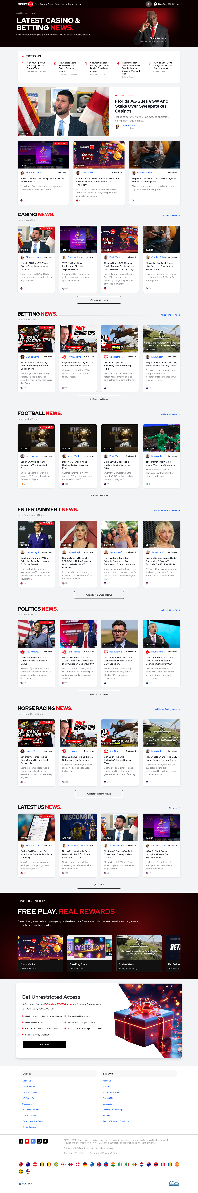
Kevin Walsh (87, 173)
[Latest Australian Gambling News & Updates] (28, 1164)
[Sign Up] (149, 4)
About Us (107, 1081)
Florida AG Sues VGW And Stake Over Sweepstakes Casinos (141, 106)
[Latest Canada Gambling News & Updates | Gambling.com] (63, 1164)
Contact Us (107, 1098)
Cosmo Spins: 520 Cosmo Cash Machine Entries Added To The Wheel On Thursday (98, 181)
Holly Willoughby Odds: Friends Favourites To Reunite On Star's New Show (119, 561)
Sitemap (106, 1115)
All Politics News (169, 610)
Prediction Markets (30, 1110)
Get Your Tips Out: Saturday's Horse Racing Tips (117, 365)
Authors (106, 1086)
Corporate (107, 1104)
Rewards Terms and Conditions (116, 1121)
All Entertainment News (165, 510)
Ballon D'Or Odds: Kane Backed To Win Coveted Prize (33, 465)
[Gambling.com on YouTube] (27, 1149)
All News (173, 808)
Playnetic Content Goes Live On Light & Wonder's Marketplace (154, 180)
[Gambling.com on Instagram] (39, 1149)
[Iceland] (99, 1164)
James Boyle (32, 357)
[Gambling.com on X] (21, 1149)
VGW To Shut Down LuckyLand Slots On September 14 (42, 180)
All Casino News (169, 215)
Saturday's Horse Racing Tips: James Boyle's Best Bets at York (34, 365)
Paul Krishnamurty (33, 652)
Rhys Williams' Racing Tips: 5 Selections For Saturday (77, 364)
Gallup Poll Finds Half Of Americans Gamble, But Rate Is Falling (36, 854)
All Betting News (169, 314)
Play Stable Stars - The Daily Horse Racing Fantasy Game (161, 364)
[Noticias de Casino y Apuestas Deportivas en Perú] (163, 1164)
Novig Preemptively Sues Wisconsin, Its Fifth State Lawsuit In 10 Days (76, 854)
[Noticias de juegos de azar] (134, 1164)
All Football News (168, 414)
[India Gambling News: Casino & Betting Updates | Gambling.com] (113, 1164)
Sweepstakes (27, 1104)
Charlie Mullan (144, 173)
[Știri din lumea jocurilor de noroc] (170, 1164)
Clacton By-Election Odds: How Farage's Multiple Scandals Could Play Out (160, 660)
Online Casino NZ (30, 1115)
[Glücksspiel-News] (35, 1164)
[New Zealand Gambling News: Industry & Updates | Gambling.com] (149, 1164)
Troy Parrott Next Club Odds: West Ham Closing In (160, 463)
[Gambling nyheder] (78, 1164)
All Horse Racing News (166, 709)
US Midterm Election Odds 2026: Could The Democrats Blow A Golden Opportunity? (78, 660)
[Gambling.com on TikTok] (45, 1149)
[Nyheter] (21, 1171)
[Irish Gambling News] (120, 1164)
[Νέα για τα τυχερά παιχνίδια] (92, 1164)
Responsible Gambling (112, 1110)
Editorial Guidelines (111, 1092)
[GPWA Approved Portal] (174, 1183)
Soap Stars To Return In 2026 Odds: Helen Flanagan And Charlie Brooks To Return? (77, 562)
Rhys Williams (74, 357)
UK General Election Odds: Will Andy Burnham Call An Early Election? (118, 660)
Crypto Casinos (29, 1127)
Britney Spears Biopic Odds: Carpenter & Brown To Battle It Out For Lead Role (161, 561)
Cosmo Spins (27, 1081)
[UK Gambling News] (21, 1164)
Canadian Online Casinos (33, 1121)
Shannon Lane (128, 125)
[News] (127, 1164)
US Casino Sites (29, 1098)
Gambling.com (22, 13)
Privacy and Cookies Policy (103, 1153)
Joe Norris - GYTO (117, 357)
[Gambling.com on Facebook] (33, 1149)
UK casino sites (28, 1086)
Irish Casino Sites (29, 1092)
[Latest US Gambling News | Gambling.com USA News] (28, 1171)
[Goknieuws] (42, 1164)
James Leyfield (33, 552)
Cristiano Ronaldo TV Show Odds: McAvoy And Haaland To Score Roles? (35, 561)
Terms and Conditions (75, 1153)
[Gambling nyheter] (156, 1164)
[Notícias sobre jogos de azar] (56, 1164)
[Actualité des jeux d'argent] (49, 1164)
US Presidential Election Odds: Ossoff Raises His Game (33, 660)
